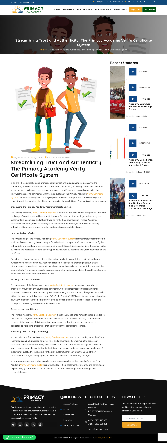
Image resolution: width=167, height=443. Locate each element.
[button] (19, 437)
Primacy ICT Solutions (104, 438)
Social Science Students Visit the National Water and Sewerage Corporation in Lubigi (141, 202)
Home (57, 9)
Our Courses (83, 9)
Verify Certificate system (44, 212)
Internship (68, 420)
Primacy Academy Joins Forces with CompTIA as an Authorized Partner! (141, 159)
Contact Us (149, 9)
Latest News (64, 157)
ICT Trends (52, 157)
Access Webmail (71, 404)
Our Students (102, 9)
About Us (67, 9)
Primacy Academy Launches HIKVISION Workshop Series (140, 104)
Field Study (144, 184)
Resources (119, 9)
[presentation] (117, 93)
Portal (66, 409)
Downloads (69, 415)
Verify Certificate (71, 425)
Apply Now (135, 9)
